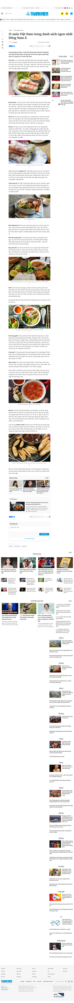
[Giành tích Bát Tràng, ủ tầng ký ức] (55, 719)
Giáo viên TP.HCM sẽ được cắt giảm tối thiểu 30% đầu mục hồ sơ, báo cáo (60, 826)
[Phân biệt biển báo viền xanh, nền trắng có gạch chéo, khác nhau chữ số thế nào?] (55, 922)
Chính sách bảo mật (48, 981)
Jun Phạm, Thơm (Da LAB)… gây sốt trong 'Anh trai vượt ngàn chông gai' (61, 775)
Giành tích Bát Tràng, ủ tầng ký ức (67, 717)
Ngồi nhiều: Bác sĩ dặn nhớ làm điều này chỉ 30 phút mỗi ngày (60, 884)
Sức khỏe (24, 19)
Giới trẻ (28, 19)
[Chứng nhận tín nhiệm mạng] (58, 995)
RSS (34, 981)
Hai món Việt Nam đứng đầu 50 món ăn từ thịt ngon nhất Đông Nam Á (37, 503)
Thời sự (8, 19)
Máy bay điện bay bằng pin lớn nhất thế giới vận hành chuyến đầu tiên (60, 752)
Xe (55, 19)
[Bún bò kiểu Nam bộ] (29, 206)
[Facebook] (67, 8)
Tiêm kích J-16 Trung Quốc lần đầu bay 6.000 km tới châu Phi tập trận (60, 676)
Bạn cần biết (26, 8)
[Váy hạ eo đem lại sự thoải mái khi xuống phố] (55, 946)
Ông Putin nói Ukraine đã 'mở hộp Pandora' (67, 667)
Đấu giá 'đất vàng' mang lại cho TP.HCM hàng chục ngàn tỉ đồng (67, 693)
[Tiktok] (70, 8)
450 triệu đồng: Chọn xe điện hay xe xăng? (59, 929)
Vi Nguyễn (14, 42)
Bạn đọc (65, 968)
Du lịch (36, 19)
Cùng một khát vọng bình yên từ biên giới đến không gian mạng (67, 793)
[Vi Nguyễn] (10, 42)
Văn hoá (34, 971)
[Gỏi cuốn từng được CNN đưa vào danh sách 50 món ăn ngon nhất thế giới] (29, 83)
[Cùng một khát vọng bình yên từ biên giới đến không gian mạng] (55, 793)
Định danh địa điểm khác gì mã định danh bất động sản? (67, 642)
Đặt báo (22, 981)
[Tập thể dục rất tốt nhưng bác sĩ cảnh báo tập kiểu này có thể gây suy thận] (55, 872)
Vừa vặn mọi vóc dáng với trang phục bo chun (60, 957)
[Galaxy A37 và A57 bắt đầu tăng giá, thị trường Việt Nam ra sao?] (55, 897)
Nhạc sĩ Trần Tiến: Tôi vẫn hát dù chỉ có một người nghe (67, 767)
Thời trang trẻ (68, 19)
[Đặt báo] (66, 13)
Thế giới (12, 19)
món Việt (11, 546)
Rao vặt (65, 971)
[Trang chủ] (1, 19)
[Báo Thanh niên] (6, 981)
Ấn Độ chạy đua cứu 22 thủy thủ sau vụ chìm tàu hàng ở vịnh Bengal (60, 681)
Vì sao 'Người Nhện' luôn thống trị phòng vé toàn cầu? (60, 781)
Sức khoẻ (19, 971)
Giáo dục (32, 19)
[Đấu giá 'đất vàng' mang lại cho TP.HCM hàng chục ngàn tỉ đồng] (55, 694)
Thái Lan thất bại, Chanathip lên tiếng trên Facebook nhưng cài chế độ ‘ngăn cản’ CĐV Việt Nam (61, 852)
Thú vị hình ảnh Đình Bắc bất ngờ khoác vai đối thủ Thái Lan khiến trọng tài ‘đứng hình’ (67, 844)
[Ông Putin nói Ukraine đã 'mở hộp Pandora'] (55, 668)
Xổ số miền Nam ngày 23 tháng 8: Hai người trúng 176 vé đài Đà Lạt (60, 726)
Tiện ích (32, 8)
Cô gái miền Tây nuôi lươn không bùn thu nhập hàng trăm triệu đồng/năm (61, 806)
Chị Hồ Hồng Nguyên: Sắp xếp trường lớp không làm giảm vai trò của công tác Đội (59, 801)
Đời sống (19, 19)
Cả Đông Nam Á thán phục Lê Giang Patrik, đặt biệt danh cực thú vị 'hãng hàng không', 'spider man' (60, 859)
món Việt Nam (17, 546)
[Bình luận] (2, 42)
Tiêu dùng (62, 19)
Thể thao (47, 19)
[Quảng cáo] (62, 13)
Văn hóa (40, 19)
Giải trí (43, 19)
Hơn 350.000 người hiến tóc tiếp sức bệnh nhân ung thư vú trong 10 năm (61, 656)
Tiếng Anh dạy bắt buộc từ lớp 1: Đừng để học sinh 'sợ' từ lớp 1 (60, 831)
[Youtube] (65, 8)
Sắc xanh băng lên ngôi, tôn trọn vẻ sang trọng (60, 953)
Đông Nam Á (24, 546)
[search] (14, 13)
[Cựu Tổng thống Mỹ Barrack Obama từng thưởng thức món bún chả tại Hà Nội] (29, 268)
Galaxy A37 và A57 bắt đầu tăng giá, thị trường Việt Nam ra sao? (67, 896)
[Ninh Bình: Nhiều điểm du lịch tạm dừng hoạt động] (55, 744)
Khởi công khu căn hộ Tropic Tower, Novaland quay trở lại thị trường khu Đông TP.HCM (60, 701)
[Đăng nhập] (71, 13)
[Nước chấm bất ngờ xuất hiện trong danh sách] (29, 391)
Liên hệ (37, 8)
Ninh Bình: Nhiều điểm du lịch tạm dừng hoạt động (66, 743)
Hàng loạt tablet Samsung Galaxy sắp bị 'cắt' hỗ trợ (61, 904)
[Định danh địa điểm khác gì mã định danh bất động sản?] (55, 643)
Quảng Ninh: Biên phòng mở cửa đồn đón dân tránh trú (60, 732)
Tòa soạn (39, 981)
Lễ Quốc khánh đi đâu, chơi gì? (56, 756)
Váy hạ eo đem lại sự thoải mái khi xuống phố (67, 945)
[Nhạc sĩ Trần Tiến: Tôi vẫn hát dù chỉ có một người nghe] (55, 768)
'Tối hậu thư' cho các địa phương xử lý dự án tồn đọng (60, 706)
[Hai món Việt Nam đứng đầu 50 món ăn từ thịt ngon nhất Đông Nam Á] (17, 506)
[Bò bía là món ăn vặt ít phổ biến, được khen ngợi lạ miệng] (29, 152)
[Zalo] (72, 8)
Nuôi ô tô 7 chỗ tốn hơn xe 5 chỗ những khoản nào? (60, 933)
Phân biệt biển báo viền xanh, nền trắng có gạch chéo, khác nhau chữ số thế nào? (67, 922)
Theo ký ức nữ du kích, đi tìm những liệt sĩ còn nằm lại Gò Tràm (60, 651)
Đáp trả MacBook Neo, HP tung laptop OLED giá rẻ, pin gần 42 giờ (61, 910)
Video (58, 19)
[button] (2, 31)
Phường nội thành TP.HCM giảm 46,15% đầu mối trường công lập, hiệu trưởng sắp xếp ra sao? (67, 818)
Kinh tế (15, 19)
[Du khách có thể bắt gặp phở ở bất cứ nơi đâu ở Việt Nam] (29, 316)
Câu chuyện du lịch (18, 30)
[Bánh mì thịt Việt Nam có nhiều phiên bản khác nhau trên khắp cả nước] (29, 448)
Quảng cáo (29, 981)
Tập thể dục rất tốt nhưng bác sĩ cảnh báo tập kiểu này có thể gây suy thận (67, 871)
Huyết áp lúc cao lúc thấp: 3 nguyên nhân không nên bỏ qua (59, 879)
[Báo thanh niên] (37, 13)
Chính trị (4, 19)
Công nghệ (52, 19)
